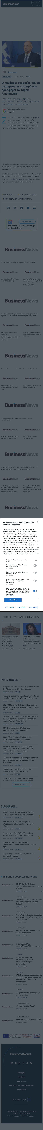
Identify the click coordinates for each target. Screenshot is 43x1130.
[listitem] (21, 560)
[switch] (35, 565)
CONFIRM (13, 600)
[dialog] (21, 565)
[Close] (39, 523)
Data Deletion (9, 607)
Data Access (21, 607)
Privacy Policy (33, 607)
